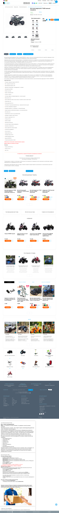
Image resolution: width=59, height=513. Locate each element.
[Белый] (18, 197)
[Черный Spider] (8, 197)
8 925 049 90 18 (42, 409)
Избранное (45, 3)
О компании (44, 0)
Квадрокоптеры (23, 402)
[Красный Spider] (48, 197)
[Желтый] (19, 197)
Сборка (32, 42)
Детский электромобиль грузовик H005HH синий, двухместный (48, 299)
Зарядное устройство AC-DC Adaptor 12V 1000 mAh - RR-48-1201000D (10, 299)
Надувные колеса (35, 46)
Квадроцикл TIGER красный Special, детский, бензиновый (48, 191)
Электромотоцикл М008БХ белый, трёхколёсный (35, 234)
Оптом (48, 0)
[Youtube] (51, 389)
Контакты (39, 0)
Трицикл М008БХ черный (10, 233)
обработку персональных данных (24, 392)
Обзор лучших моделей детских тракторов (36, 337)
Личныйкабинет (50, 3)
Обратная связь (14, 400)
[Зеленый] (46, 305)
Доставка (40, 3)
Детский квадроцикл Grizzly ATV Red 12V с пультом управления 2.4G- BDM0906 (36, 266)
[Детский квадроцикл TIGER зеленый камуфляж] (16, 20)
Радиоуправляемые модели (25, 403)
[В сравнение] (12, 199)
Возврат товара (14, 402)
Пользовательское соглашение (6, 405)
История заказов (41, 399)
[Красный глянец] (32, 305)
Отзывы (13, 399)
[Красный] (23, 197)
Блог (54, 0)
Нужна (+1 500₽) (38, 42)
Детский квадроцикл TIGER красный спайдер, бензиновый (35, 191)
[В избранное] (11, 199)
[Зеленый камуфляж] (22, 197)
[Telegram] (34, 3)
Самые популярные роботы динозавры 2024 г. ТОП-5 (47, 337)
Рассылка (40, 402)
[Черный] (34, 305)
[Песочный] (43, 305)
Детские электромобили (25, 400)
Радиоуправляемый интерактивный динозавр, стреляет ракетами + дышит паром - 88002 (23, 300)
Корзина (54, 3)
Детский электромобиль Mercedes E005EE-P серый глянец (10, 266)
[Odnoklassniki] (50, 389)
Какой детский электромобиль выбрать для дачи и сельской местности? (23, 337)
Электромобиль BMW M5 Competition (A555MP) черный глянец (48, 234)
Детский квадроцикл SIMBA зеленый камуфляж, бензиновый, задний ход (10, 191)
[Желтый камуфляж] (5, 197)
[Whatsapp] (36, 3)
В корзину (8, 199)
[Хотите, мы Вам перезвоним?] (56, 1)
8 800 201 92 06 (42, 408)
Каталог (8, 3)
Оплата (51, 0)
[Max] (33, 3)
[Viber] (43, 413)
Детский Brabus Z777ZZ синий (48, 265)
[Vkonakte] (48, 389)
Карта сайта (14, 403)
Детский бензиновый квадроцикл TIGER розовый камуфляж (23, 191)
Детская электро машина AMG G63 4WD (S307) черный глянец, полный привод (36, 299)
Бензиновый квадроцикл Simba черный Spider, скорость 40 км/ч (23, 266)
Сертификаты (5, 403)
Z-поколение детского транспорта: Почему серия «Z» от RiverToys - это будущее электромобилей (10, 337)
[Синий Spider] (6, 197)
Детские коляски (24, 399)
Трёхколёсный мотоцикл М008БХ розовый (22, 234)
